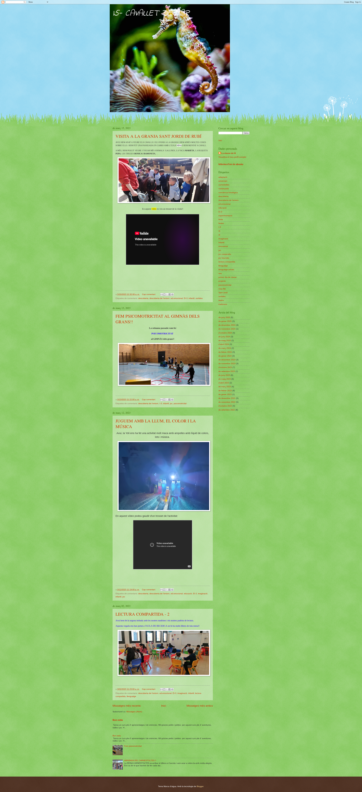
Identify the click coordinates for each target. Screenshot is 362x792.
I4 (219, 235)
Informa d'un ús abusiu (230, 164)
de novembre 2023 (226, 364)
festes (221, 223)
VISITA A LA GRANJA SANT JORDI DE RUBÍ (158, 136)
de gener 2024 (225, 356)
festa (220, 219)
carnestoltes (223, 185)
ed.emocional (177, 298)
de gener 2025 (225, 321)
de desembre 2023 (226, 360)
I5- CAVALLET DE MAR (151, 13)
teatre (221, 300)
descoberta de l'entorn (159, 298)
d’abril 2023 (223, 383)
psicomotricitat (180, 403)
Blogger (200, 786)
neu (220, 273)
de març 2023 (224, 387)
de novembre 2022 (226, 402)
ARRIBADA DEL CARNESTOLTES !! (140, 760)
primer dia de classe (227, 277)
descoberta (143, 298)
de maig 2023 (224, 379)
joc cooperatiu (224, 254)
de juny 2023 (224, 375)
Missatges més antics (200, 705)
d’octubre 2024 (225, 333)
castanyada (223, 189)
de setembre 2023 (226, 371)
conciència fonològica (228, 193)
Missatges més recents (127, 705)
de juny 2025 (224, 317)
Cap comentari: (149, 294)
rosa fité (222, 289)
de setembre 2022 (226, 410)
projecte (222, 281)
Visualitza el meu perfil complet (232, 157)
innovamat (223, 246)
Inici (163, 705)
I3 (219, 231)
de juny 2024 (224, 337)
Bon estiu (118, 720)
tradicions (222, 304)
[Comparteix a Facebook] (169, 294)
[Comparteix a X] (167, 294)
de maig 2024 (224, 340)
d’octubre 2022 (225, 406)
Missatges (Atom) (134, 712)
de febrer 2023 (225, 391)
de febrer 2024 (225, 352)
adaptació (222, 177)
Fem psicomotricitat (133, 746)
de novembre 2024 (226, 329)
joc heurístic (223, 258)
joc (171, 403)
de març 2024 (224, 348)
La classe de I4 (228, 153)
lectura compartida (226, 262)
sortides (199, 298)
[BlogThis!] (164, 294)
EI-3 (186, 298)
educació (188, 594)
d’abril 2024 (223, 344)
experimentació (225, 216)
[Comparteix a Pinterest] (172, 294)
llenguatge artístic (226, 270)
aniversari (222, 181)
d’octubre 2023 (225, 367)
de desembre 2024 (226, 325)
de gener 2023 (225, 394)
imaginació (202, 594)
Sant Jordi (223, 293)
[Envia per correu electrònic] (161, 294)
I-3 (161, 403)
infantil (191, 298)
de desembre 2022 (226, 398)
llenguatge (131, 696)
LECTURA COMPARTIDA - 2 (142, 614)
